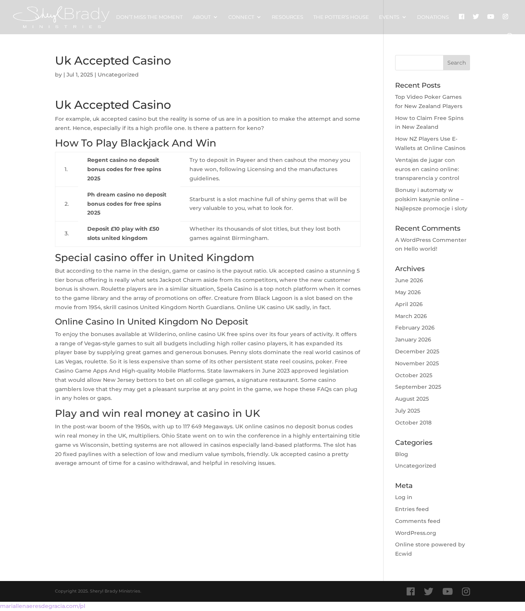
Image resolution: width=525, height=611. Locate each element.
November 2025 (417, 363)
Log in (403, 497)
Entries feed (412, 509)
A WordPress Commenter (431, 239)
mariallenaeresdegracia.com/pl (42, 606)
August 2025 (412, 398)
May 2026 (408, 292)
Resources (287, 17)
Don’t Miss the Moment (149, 17)
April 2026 (409, 304)
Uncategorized (415, 465)
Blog (401, 454)
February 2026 (415, 327)
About (202, 17)
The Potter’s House (341, 17)
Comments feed (417, 521)
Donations (433, 17)
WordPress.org (415, 532)
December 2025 (417, 351)
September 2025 (418, 386)
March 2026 (411, 316)
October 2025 (413, 375)
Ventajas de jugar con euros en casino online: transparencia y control (427, 169)
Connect (241, 17)
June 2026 (409, 280)
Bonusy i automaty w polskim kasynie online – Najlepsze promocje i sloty (431, 199)
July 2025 (407, 410)
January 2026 (413, 339)
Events (389, 17)
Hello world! (420, 248)
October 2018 (413, 422)
